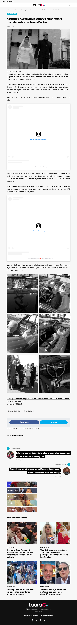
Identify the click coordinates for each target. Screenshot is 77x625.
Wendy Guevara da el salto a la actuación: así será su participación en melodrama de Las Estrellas (54, 553)
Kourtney (10, 87)
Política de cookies (46, 615)
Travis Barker (28, 411)
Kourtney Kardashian (14, 411)
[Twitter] (36, 620)
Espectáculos (15, 10)
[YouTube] (44, 620)
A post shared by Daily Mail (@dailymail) (38, 167)
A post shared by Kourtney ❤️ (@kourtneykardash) (39, 258)
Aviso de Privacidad (31, 615)
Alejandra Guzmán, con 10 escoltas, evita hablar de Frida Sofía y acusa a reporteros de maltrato (20, 553)
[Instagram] (40, 620)
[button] (8, 5)
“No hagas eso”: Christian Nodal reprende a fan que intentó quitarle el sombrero (21, 591)
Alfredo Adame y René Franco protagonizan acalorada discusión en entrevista (53, 591)
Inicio (8, 10)
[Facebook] (32, 620)
